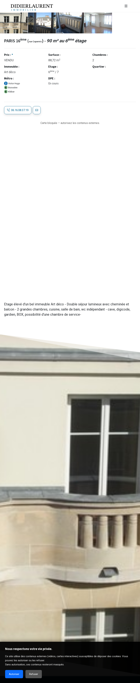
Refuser (33, 674)
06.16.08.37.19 (19, 110)
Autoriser (14, 674)
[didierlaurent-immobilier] (126, 6)
